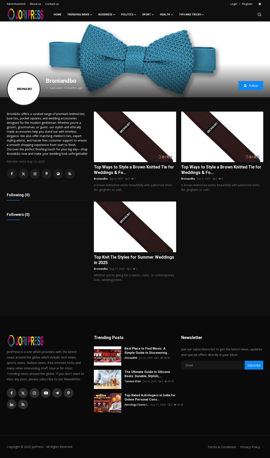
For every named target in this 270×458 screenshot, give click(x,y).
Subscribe (254, 365)
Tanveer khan (132, 381)
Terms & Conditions (221, 447)
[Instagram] (34, 393)
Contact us (52, 4)
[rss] (23, 404)
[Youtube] (46, 393)
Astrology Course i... (136, 404)
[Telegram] (57, 393)
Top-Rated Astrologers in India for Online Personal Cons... (150, 397)
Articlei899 (130, 358)
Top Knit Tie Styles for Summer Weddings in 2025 (134, 260)
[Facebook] (11, 393)
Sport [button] (146, 14)
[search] (259, 14)
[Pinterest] (68, 393)
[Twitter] (23, 393)
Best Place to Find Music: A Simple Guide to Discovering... (146, 351)
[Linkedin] (11, 404)
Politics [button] (127, 14)
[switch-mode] (260, 4)
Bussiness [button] (105, 14)
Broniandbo (101, 178)
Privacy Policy (250, 447)
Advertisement (16, 4)
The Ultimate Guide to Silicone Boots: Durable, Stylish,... (147, 374)
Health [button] (165, 14)
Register (247, 4)
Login (234, 4)
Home (57, 14)
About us (35, 4)
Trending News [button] (78, 14)
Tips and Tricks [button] (190, 14)
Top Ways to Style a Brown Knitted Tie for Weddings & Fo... (134, 169)
